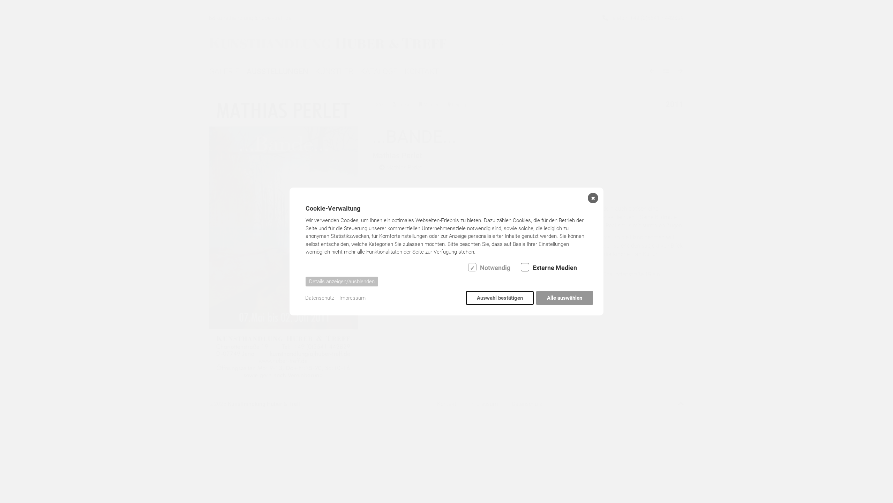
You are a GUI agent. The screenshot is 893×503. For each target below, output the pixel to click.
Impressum (352, 298)
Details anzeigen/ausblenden (342, 281)
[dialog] (446, 251)
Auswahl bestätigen (500, 298)
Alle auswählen (564, 298)
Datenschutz (319, 298)
